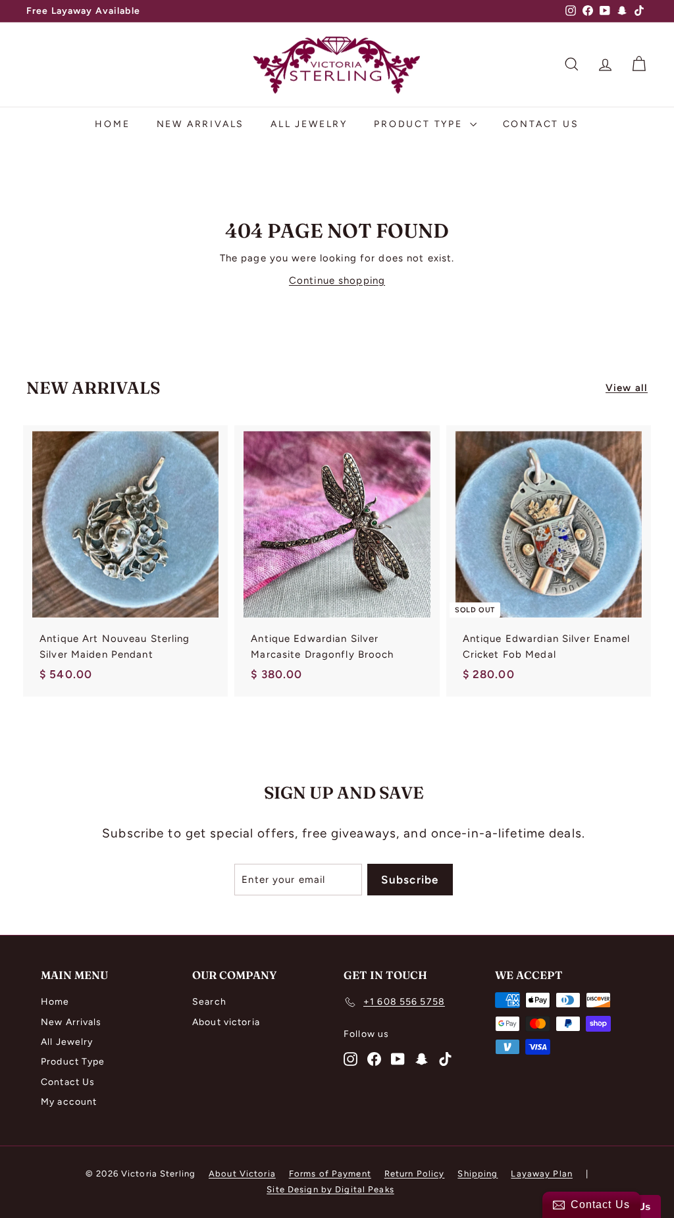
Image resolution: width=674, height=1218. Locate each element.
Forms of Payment (330, 1173)
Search (209, 1001)
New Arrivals (201, 124)
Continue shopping (337, 280)
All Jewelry (309, 124)
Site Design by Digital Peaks (330, 1189)
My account (69, 1101)
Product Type (420, 124)
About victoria (226, 1022)
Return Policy (414, 1173)
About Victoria (242, 1173)
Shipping (477, 1173)
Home (112, 124)
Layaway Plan (542, 1173)
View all (627, 388)
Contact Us (541, 124)
